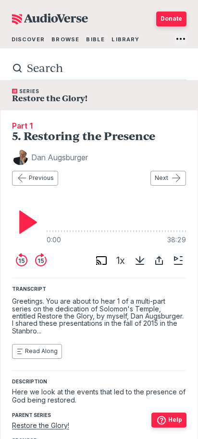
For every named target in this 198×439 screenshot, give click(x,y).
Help (175, 419)
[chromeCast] (101, 260)
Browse (65, 39)
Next (161, 177)
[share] (159, 260)
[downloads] (140, 260)
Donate (171, 18)
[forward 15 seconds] (40, 260)
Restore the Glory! (40, 425)
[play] (25, 222)
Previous (41, 177)
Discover (28, 39)
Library (125, 39)
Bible (95, 39)
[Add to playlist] (178, 260)
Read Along (41, 351)
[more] (180, 39)
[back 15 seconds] (21, 260)
